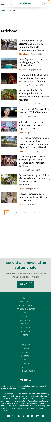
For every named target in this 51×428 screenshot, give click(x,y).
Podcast (25, 316)
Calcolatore (25, 328)
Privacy (25, 363)
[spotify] (23, 416)
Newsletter (25, 302)
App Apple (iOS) (25, 305)
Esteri (21, 116)
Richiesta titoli (25, 320)
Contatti (25, 349)
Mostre (21, 188)
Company (25, 345)
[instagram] (32, 416)
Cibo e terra (23, 54)
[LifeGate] (25, 3)
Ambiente (23, 69)
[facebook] (8, 416)
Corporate (26, 324)
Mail (25, 360)
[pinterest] (18, 416)
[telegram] (42, 416)
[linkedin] (37, 416)
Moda (21, 204)
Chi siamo (25, 352)
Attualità (25, 298)
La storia (25, 356)
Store (14, 3)
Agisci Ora (25, 331)
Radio (25, 313)
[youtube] (28, 416)
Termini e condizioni (25, 371)
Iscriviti (23, 284)
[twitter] (13, 416)
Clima (21, 132)
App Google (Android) (25, 309)
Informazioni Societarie (25, 367)
